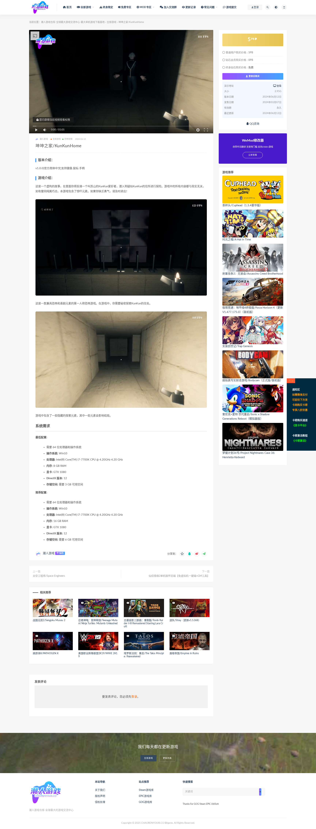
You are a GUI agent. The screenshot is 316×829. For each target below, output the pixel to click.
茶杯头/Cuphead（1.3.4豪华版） (242, 205)
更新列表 (167, 758)
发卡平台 (300, 425)
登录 (134, 696)
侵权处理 (100, 802)
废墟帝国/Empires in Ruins (184, 653)
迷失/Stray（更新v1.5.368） (185, 620)
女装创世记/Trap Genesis (237, 346)
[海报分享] (204, 554)
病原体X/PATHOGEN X (46, 653)
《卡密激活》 (300, 441)
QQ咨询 (254, 123)
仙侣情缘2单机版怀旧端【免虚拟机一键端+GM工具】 (179, 576)
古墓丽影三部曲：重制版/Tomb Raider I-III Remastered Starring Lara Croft (143, 623)
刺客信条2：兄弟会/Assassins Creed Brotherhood (252, 273)
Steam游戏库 (146, 790)
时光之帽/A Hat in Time (236, 239)
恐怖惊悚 (68, 139)
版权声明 (100, 796)
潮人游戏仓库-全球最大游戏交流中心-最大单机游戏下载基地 (73, 22)
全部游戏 (111, 22)
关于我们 (100, 790)
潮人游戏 (48, 553)
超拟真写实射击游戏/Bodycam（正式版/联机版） (252, 380)
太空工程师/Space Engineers (49, 576)
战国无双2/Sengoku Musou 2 (49, 620)
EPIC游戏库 (145, 796)
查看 (278, 86)
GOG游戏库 (145, 802)
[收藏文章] (182, 554)
